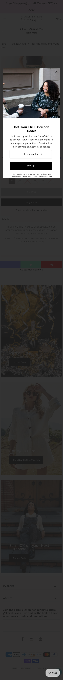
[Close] (56, 71)
